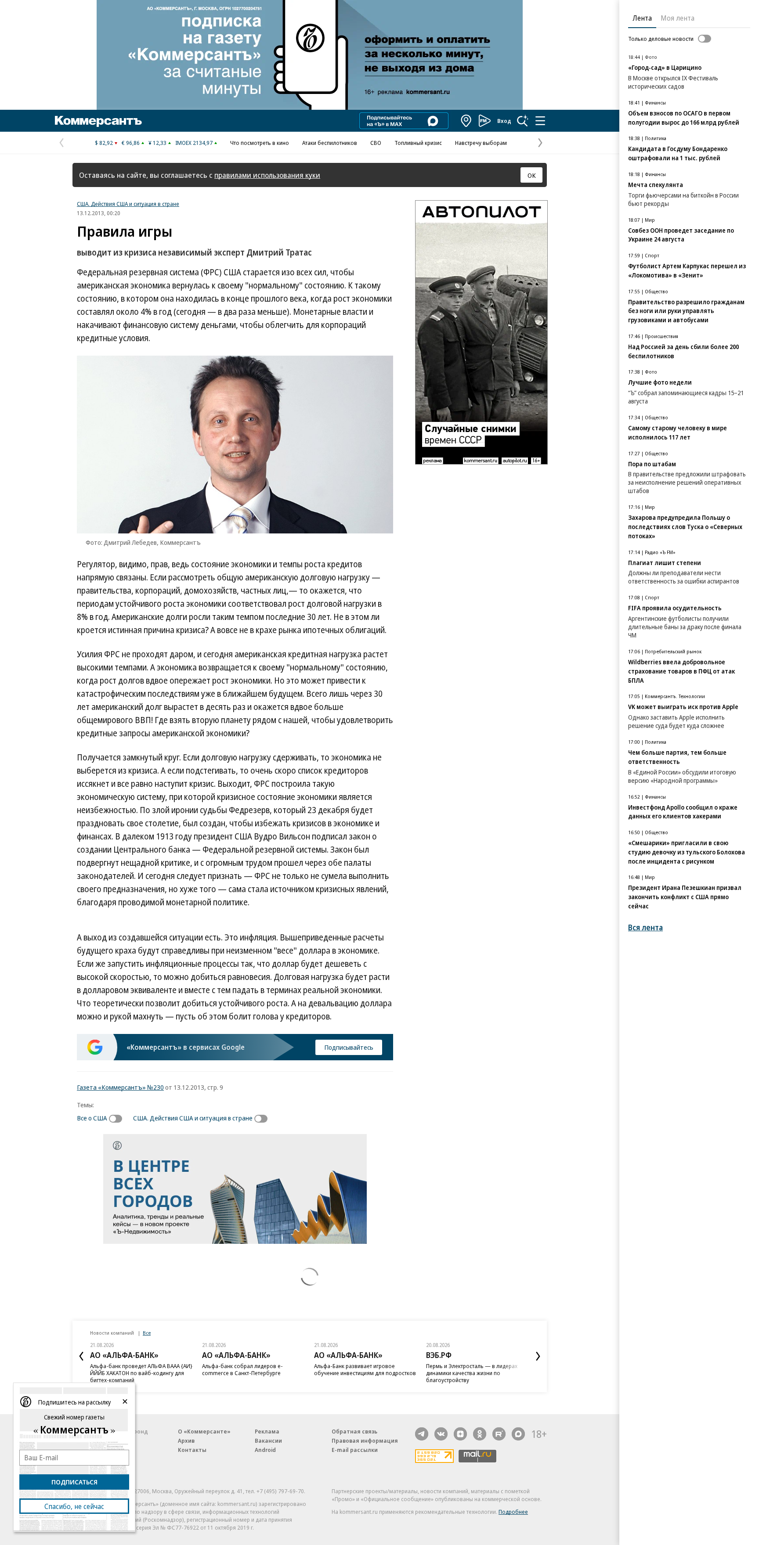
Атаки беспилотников (329, 143)
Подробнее (513, 1512)
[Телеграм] (421, 1434)
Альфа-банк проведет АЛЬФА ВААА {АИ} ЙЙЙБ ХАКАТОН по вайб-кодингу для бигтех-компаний (141, 1373)
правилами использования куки (267, 175)
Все (147, 1332)
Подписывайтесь (348, 1047)
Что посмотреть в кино (259, 143)
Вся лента (645, 927)
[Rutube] (499, 1434)
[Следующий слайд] (538, 1356)
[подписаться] (117, 1119)
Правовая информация (365, 1440)
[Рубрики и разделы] (540, 120)
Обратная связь (354, 1431)
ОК (532, 175)
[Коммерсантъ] (98, 121)
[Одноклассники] (479, 1434)
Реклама (267, 1431)
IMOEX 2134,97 (194, 143)
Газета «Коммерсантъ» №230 (120, 1087)
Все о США (92, 1117)
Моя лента (677, 18)
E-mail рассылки (355, 1450)
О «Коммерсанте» (204, 1431)
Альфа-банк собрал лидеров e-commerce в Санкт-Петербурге (242, 1369)
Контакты (192, 1450)
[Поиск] (522, 120)
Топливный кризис (418, 143)
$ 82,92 (104, 143)
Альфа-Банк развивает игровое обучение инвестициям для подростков (365, 1369)
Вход (504, 121)
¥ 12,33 (157, 143)
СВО (375, 143)
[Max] (518, 1434)
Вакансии (268, 1440)
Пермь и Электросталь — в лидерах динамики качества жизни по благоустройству (471, 1373)
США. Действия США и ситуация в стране (128, 204)
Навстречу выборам (481, 143)
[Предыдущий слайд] (81, 1356)
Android (265, 1450)
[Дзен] (460, 1434)
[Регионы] (466, 120)
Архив (186, 1440)
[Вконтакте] (441, 1434)
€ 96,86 (131, 143)
